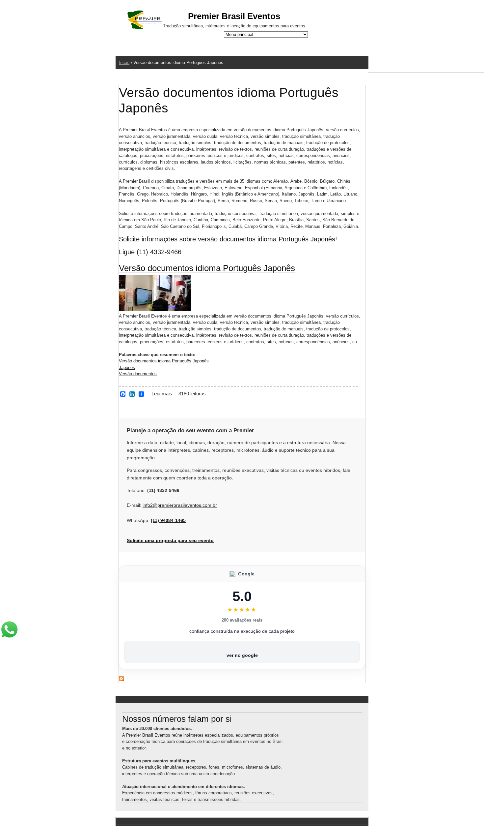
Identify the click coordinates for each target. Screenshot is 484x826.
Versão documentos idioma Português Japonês (207, 268)
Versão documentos (138, 373)
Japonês (127, 367)
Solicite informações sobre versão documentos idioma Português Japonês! (228, 239)
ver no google (242, 655)
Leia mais (161, 393)
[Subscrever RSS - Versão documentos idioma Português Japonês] (121, 679)
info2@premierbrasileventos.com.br (180, 505)
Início (124, 62)
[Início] (145, 20)
